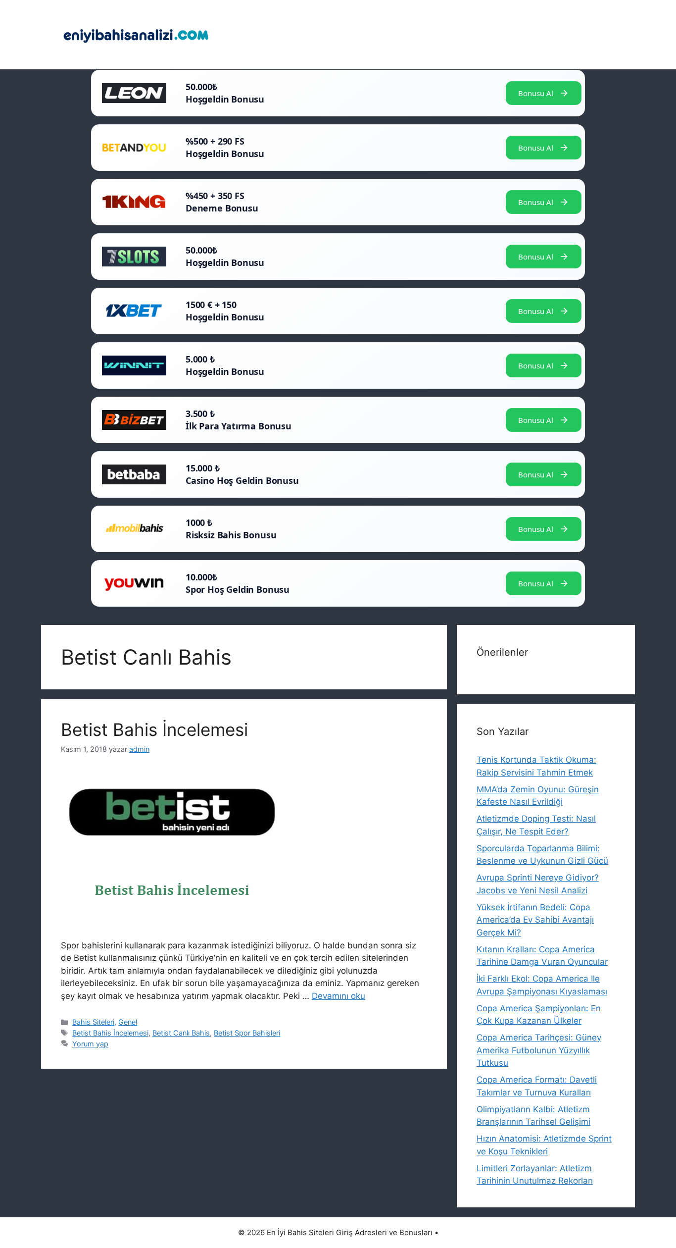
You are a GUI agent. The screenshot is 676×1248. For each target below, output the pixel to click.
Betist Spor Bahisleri (247, 1033)
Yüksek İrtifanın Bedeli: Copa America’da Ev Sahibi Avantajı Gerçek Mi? (535, 919)
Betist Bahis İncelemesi (154, 729)
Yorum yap (90, 1044)
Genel (127, 1022)
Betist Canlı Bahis (181, 1033)
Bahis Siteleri (93, 1022)
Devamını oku (338, 996)
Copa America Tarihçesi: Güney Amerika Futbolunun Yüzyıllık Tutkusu (539, 1050)
